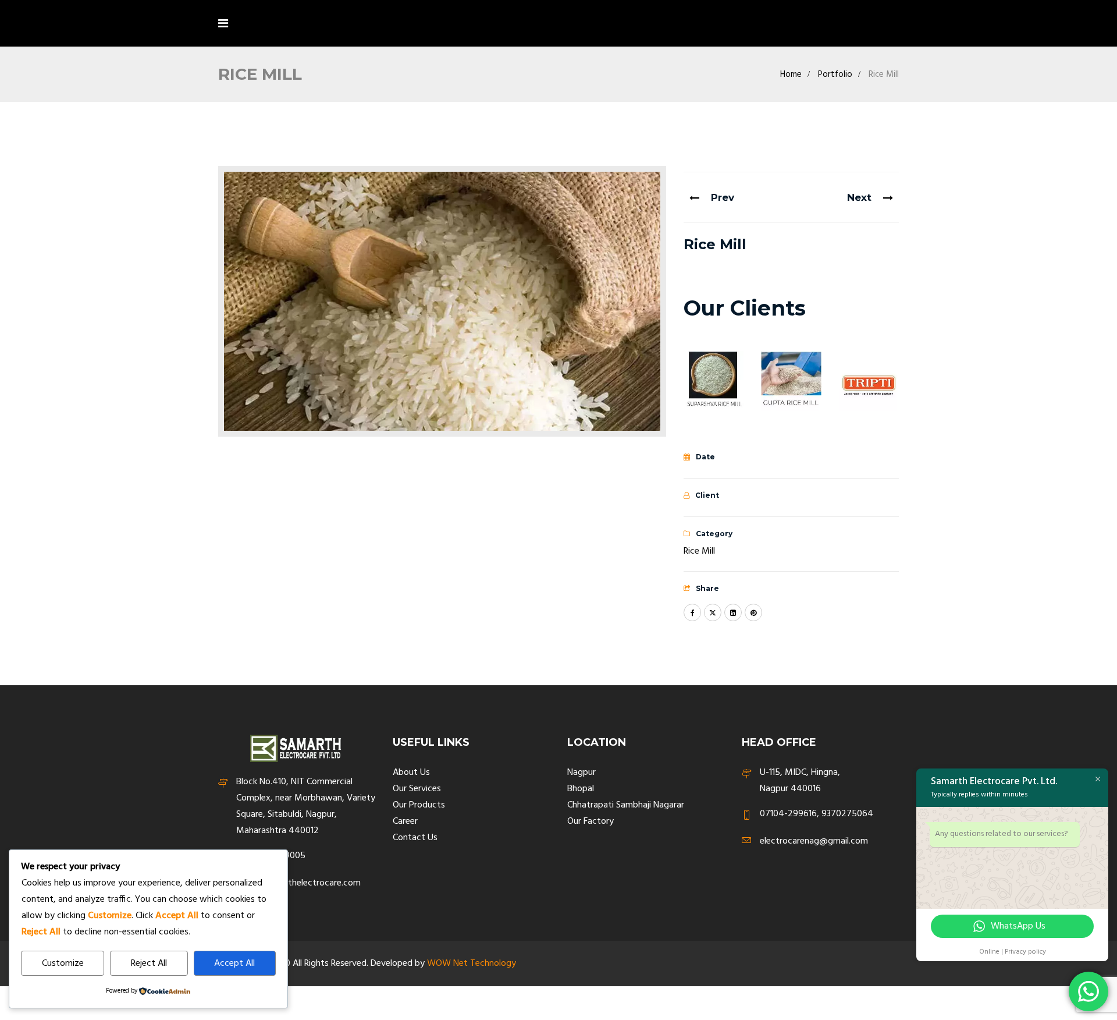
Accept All (234, 963)
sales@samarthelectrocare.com (298, 883)
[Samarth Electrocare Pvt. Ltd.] (298, 25)
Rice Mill (699, 551)
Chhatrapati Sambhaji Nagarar (625, 805)
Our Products (419, 805)
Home (791, 75)
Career (405, 821)
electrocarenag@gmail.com (814, 841)
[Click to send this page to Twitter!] (712, 612)
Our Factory (590, 821)
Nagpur (581, 772)
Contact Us (415, 837)
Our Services (417, 788)
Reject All (149, 963)
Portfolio (835, 75)
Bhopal (580, 788)
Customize (63, 963)
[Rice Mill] (442, 301)
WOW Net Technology (471, 963)
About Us (411, 772)
